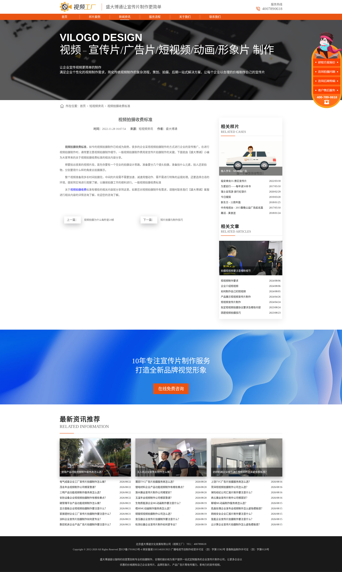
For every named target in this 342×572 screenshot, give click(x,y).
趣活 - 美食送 (228, 213)
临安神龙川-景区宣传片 (234, 181)
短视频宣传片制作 (231, 302)
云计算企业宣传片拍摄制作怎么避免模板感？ (236, 524)
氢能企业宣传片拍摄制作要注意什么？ (232, 519)
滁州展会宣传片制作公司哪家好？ (154, 492)
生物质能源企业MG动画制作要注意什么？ (158, 503)
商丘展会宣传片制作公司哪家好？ (229, 497)
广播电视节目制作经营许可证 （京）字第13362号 (198, 549)
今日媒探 (226, 197)
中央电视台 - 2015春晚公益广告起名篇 (242, 207)
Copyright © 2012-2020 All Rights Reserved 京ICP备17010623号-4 (107, 549)
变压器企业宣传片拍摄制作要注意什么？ (157, 519)
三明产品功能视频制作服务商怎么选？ (81, 492)
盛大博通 (105, 559)
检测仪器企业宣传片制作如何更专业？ (156, 524)
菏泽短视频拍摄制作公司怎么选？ (229, 487)
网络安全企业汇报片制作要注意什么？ (232, 514)
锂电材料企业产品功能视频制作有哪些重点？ (160, 487)
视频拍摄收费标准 (118, 106)
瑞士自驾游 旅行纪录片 (234, 191)
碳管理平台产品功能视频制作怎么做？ (81, 503)
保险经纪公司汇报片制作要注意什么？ (232, 492)
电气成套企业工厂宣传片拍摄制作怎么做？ (83, 481)
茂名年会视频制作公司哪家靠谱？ (78, 487)
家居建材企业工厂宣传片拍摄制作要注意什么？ (86, 514)
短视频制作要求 (229, 280)
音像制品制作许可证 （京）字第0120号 (247, 549)
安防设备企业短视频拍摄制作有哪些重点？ (83, 497)
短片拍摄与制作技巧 (171, 220)
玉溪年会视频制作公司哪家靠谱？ (154, 497)
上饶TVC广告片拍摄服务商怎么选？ (231, 481)
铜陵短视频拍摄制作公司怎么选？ (154, 514)
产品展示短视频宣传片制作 (236, 296)
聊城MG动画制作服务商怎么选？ (229, 503)
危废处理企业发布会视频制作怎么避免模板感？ (237, 508)
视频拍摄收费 (78, 189)
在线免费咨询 (171, 388)
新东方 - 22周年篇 (231, 202)
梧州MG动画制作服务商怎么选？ (153, 508)
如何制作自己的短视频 (233, 291)
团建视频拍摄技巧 (231, 312)
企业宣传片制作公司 (213, 559)
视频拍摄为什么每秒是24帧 (99, 220)
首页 (64, 16)
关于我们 (185, 16)
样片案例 (94, 16)
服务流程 (154, 16)
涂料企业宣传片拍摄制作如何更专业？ (81, 519)
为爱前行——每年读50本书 (236, 186)
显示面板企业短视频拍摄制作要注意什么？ (83, 508)
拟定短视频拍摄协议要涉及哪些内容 (241, 307)
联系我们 (215, 16)
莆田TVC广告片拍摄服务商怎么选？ (155, 481)
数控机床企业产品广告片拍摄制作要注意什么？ (86, 524)
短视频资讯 (96, 106)
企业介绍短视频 (229, 286)
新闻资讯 (124, 16)
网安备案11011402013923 (156, 549)
